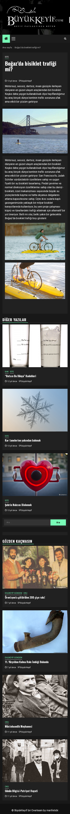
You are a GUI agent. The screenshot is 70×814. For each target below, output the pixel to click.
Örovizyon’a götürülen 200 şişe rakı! (25, 597)
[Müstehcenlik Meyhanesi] (35, 696)
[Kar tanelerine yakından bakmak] (35, 410)
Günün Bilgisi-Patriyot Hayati (21, 791)
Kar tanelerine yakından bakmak (23, 440)
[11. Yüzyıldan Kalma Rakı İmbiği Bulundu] (35, 631)
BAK (7, 372)
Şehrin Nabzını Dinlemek (18, 505)
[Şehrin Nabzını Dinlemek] (35, 474)
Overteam (36, 810)
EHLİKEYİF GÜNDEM (13, 593)
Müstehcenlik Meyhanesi (18, 726)
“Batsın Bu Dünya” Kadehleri (20, 376)
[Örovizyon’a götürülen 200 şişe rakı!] (35, 567)
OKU (25, 593)
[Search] (65, 39)
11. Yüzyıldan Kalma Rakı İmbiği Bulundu (27, 662)
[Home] (6, 39)
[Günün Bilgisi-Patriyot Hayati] (35, 760)
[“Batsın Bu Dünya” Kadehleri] (35, 345)
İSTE (7, 57)
